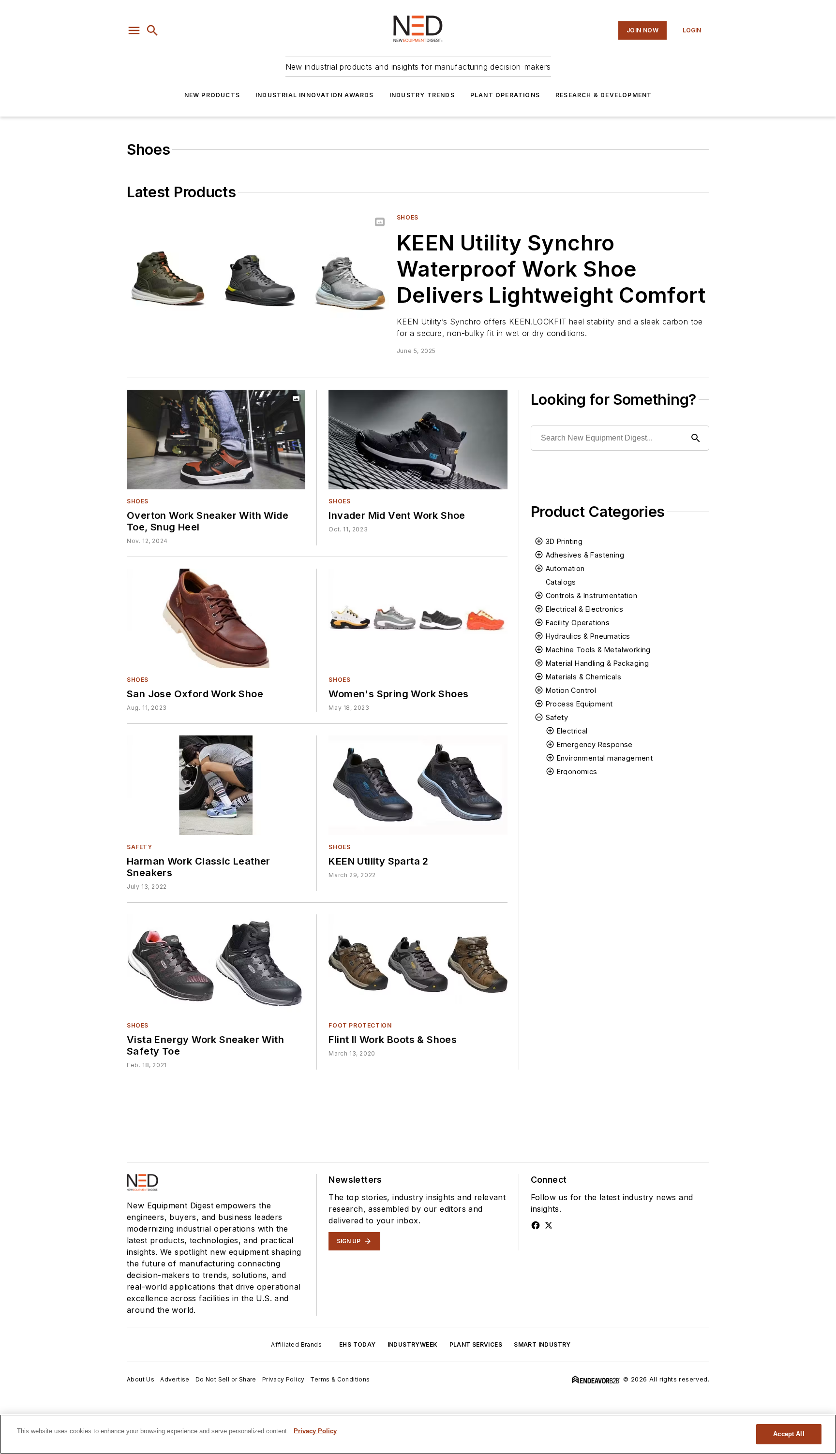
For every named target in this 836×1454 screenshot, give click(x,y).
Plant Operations (505, 95)
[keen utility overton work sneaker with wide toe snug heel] (216, 439)
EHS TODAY (357, 1344)
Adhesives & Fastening (585, 555)
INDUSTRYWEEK (413, 1344)
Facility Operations (578, 622)
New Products (212, 95)
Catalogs (561, 582)
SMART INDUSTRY (542, 1344)
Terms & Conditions (340, 1379)
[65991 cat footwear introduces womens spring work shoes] (417, 618)
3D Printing (564, 541)
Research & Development (603, 95)
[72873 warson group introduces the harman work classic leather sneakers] (216, 785)
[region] (418, 1434)
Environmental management (605, 758)
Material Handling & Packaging (597, 663)
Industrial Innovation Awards (314, 95)
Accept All (788, 1434)
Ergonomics (577, 771)
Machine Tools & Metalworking (598, 650)
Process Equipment (579, 704)
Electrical (572, 731)
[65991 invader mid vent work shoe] (417, 439)
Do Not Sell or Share (225, 1379)
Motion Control (571, 690)
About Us (140, 1379)
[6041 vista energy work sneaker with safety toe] (216, 963)
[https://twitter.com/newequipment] (548, 1225)
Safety (139, 847)
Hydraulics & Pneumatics (588, 636)
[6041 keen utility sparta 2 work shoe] (417, 785)
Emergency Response (595, 744)
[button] (134, 30)
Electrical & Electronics (585, 609)
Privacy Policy (283, 1379)
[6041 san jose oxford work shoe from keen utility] (216, 618)
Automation (565, 568)
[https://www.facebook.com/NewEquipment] (535, 1225)
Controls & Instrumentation (591, 595)
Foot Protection (359, 1025)
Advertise (175, 1379)
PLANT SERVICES (476, 1344)
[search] (152, 30)
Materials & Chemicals (583, 677)
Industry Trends (422, 95)
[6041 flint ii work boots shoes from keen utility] (417, 963)
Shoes (407, 217)
